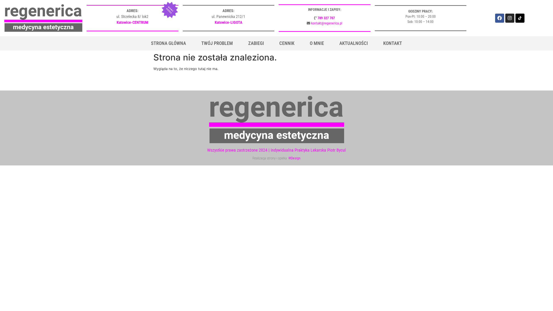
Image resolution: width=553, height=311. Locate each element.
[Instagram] (509, 18)
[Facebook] (499, 18)
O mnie (317, 43)
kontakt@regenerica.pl (326, 23)
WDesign (294, 158)
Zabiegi (256, 43)
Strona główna (168, 43)
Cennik (286, 43)
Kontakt (392, 43)
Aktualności (353, 43)
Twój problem (217, 43)
